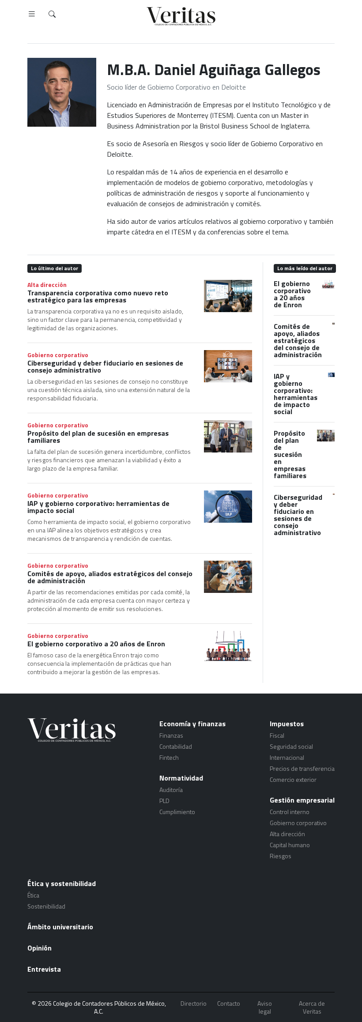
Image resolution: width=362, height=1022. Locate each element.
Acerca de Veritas (312, 1007)
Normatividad (181, 778)
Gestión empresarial (302, 800)
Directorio (194, 1003)
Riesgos (280, 855)
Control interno (289, 811)
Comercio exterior (293, 779)
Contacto (228, 1003)
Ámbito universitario (60, 926)
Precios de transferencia (302, 768)
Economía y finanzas (192, 723)
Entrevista (44, 969)
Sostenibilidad (46, 906)
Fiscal (277, 735)
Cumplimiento (177, 811)
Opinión (39, 948)
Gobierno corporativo (57, 354)
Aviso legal (264, 1007)
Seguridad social (291, 746)
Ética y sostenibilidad (61, 883)
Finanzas (171, 735)
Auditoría (171, 789)
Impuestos (287, 723)
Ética (33, 895)
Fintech (169, 757)
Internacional (287, 757)
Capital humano (290, 844)
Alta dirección (47, 284)
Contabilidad (175, 746)
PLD (164, 800)
